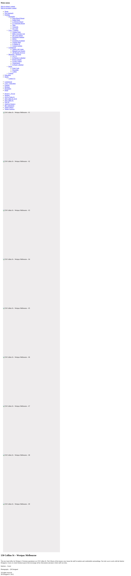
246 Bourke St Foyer (18, 53)
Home (6, 11)
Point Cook (15, 68)
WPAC (14, 39)
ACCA (14, 56)
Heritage (7, 87)
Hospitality (11, 16)
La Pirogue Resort (17, 22)
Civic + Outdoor (13, 30)
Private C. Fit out (10, 93)
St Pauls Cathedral (17, 65)
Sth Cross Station (17, 35)
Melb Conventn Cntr (18, 34)
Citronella (15, 27)
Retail (10, 66)
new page (15, 28)
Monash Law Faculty (18, 51)
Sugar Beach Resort (18, 18)
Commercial (12, 47)
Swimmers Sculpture (18, 40)
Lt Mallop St (16, 44)
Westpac (7, 95)
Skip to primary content (8, 6)
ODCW (7, 102)
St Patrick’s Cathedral (18, 58)
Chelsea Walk (16, 32)
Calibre (14, 71)
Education (8, 75)
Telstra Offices (9, 107)
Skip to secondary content (8, 8)
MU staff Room (9, 106)
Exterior (10, 73)
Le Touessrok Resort (18, 23)
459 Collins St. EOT (11, 99)
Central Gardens (17, 46)
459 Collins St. (9, 100)
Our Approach (9, 13)
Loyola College (17, 61)
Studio (7, 77)
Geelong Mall (16, 42)
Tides (14, 25)
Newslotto (15, 70)
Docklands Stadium (18, 37)
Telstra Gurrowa (9, 109)
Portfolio (7, 15)
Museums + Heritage (14, 54)
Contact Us (11, 78)
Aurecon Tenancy (10, 104)
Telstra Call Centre (18, 49)
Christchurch (16, 63)
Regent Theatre (17, 59)
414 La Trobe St (9, 97)
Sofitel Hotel (16, 20)
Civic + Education (10, 83)
